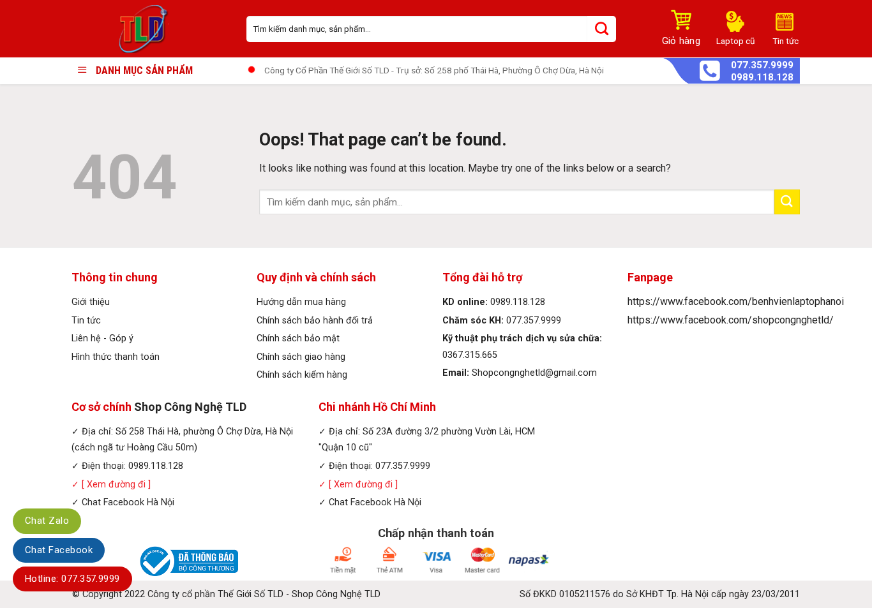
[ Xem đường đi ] (115, 484)
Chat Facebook (59, 550)
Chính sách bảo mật (298, 338)
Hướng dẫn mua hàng (301, 302)
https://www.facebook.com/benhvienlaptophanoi (736, 301)
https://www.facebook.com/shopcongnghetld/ (731, 320)
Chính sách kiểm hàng (302, 374)
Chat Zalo (47, 520)
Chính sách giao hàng (301, 357)
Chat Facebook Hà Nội (128, 502)
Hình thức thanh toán (115, 357)
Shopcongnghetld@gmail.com (534, 372)
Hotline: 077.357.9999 (72, 578)
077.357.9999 (762, 65)
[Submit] (601, 29)
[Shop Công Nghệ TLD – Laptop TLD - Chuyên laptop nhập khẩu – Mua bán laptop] (149, 28)
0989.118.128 (762, 77)
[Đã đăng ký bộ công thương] (187, 560)
